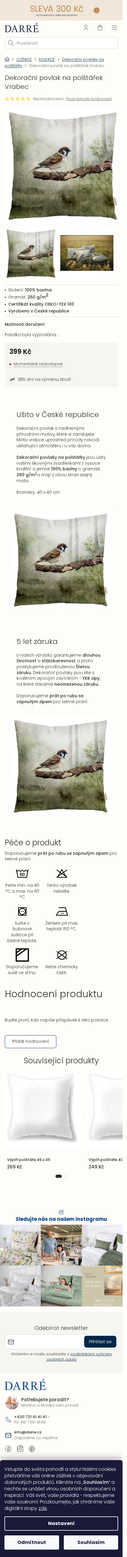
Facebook (8, 1444)
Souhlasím (91, 1542)
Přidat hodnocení (30, 1037)
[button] (59, 1171)
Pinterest (31, 1444)
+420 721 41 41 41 (30, 1412)
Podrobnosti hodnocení (89, 99)
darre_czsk (20, 1444)
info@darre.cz (28, 1428)
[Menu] (114, 27)
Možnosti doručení (25, 320)
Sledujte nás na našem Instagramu (61, 1214)
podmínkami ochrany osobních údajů (79, 1352)
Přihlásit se (100, 1337)
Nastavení (61, 1523)
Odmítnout (31, 1542)
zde (42, 1508)
